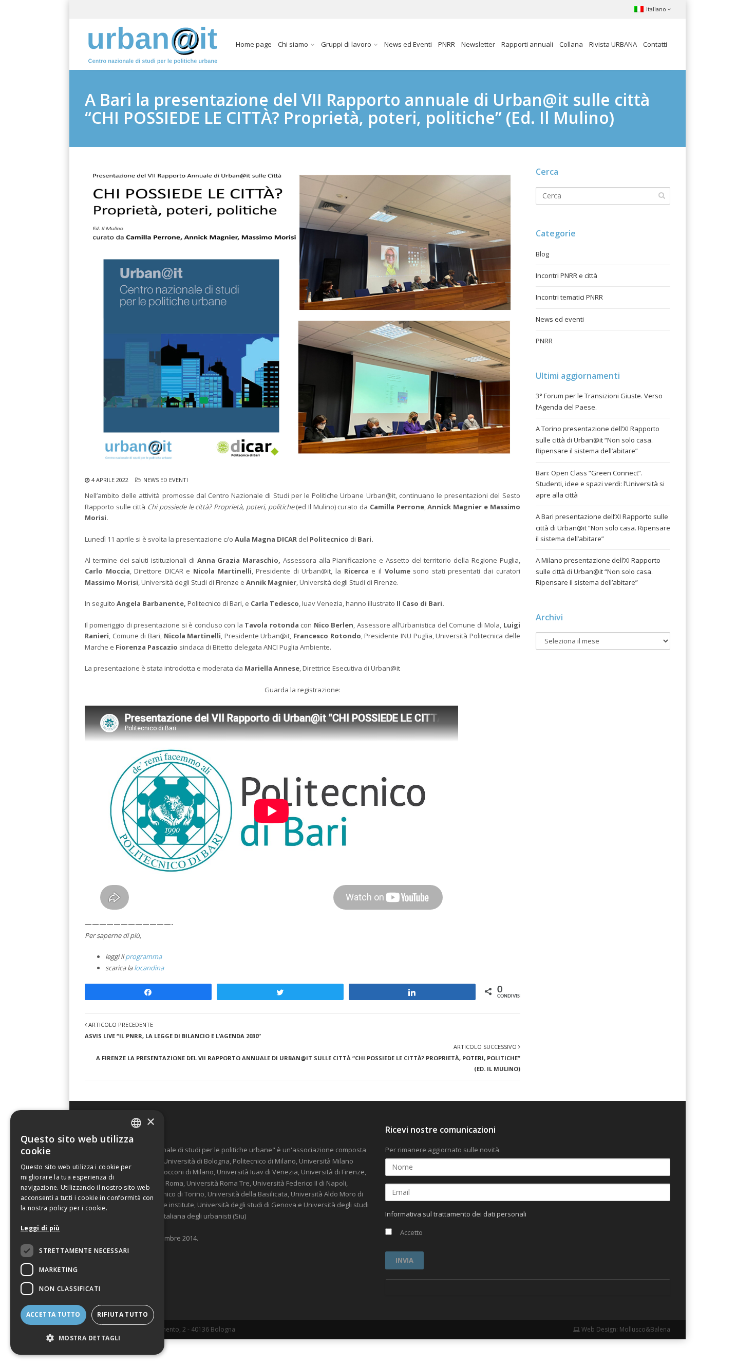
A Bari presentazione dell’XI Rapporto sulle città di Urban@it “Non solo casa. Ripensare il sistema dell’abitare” (603, 527)
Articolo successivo (308, 1058)
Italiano (656, 9)
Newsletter (478, 44)
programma (143, 956)
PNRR (446, 44)
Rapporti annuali (527, 44)
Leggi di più (40, 1228)
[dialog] (87, 1232)
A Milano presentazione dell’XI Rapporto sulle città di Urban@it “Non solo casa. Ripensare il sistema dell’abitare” (598, 571)
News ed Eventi (408, 44)
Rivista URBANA (613, 44)
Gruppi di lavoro (346, 44)
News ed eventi (165, 480)
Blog (542, 254)
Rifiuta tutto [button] (122, 1314)
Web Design (598, 1329)
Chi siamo (293, 44)
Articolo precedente (173, 1030)
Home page (254, 44)
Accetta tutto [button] (53, 1314)
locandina (149, 967)
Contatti (655, 44)
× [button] (150, 1122)
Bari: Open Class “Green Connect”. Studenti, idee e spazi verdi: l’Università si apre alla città (600, 484)
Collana (571, 44)
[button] (87, 1338)
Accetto (411, 1232)
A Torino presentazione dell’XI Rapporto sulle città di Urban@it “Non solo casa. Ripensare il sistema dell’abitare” (597, 439)
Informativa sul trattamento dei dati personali (455, 1214)
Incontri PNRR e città (566, 275)
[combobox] (136, 1123)
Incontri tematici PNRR (569, 297)
